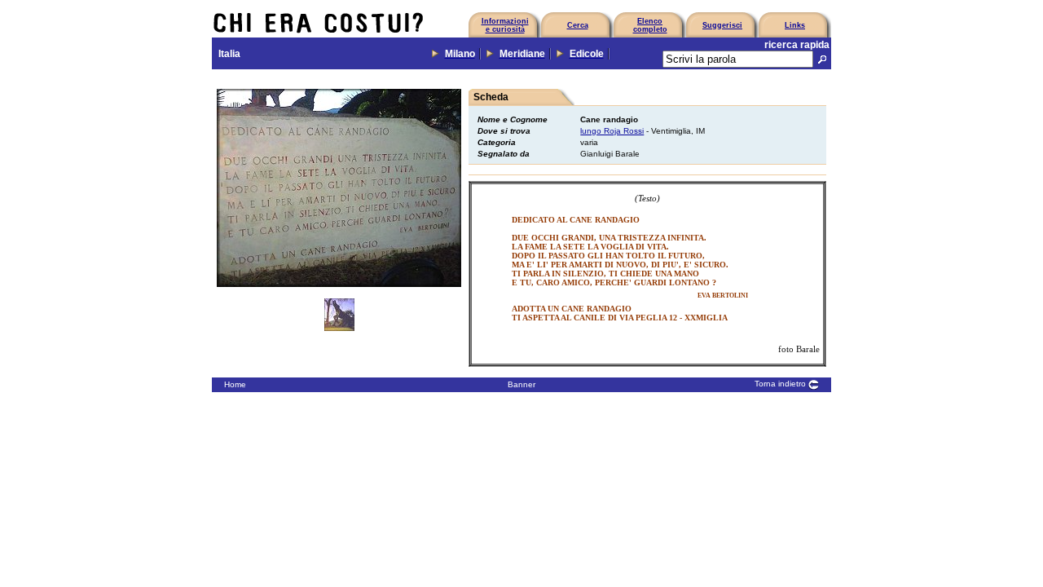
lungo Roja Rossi (612, 130)
